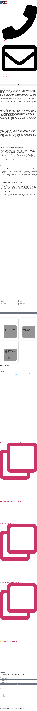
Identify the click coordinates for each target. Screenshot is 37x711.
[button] (18, 85)
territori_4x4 (4, 371)
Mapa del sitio (2, 688)
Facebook (2, 686)
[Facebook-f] (1, 2)
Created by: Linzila (3, 709)
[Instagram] (3, 2)
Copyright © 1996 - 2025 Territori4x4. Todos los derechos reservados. (13, 708)
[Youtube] (6, 2)
